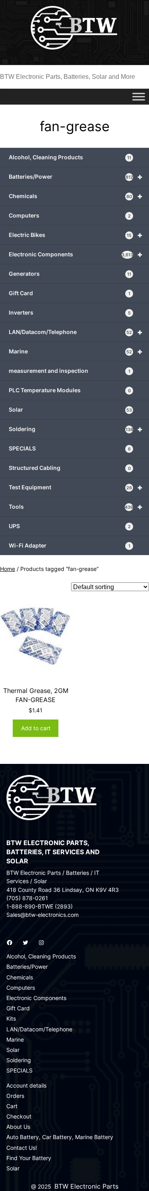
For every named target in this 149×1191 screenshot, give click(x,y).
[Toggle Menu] (138, 96)
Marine (76, 351)
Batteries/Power (76, 176)
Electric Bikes (76, 235)
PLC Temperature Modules (70, 390)
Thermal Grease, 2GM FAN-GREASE (35, 695)
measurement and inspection (69, 370)
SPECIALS (70, 448)
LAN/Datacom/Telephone (76, 332)
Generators (70, 273)
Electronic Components (76, 254)
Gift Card (69, 293)
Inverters (70, 312)
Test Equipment (76, 487)
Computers (70, 215)
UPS (70, 526)
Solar (70, 409)
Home (7, 568)
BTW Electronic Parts (86, 1186)
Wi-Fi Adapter (69, 545)
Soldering (76, 429)
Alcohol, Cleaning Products (70, 157)
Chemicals (76, 196)
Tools (76, 507)
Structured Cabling (70, 467)
